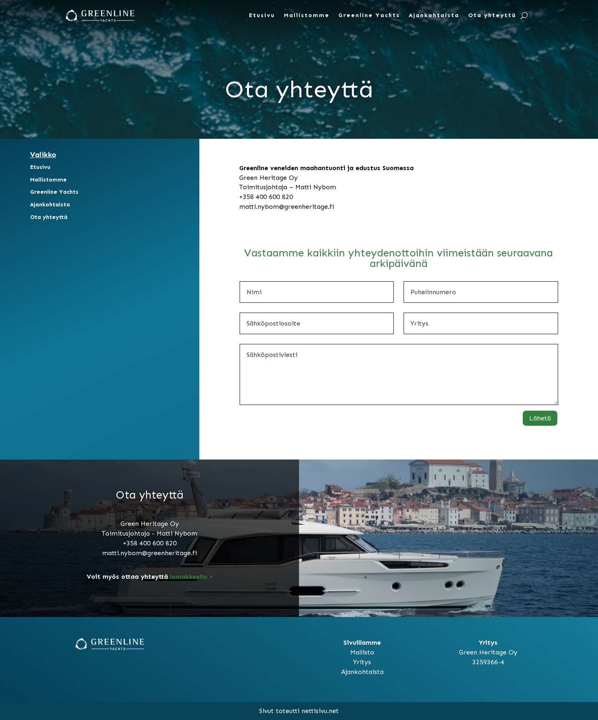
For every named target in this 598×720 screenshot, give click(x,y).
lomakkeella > (190, 576)
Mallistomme (307, 15)
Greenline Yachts (369, 15)
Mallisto (362, 652)
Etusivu (262, 15)
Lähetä (540, 418)
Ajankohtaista (434, 15)
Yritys (362, 662)
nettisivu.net (320, 711)
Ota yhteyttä (492, 15)
